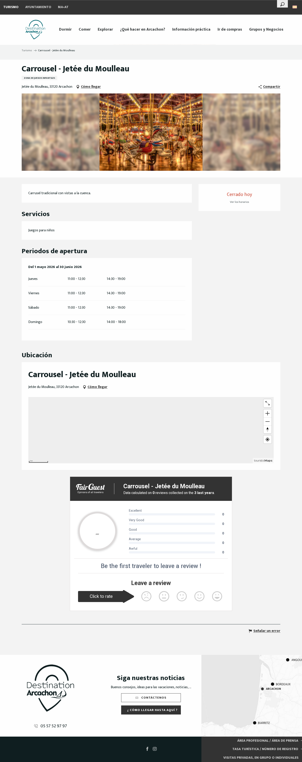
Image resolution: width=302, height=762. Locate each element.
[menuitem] (35, 29)
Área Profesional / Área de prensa (267, 741)
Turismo (11, 7)
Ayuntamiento (38, 7)
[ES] (295, 7)
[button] (282, 4)
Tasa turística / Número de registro (265, 749)
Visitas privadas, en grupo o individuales (260, 758)
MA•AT (63, 7)
